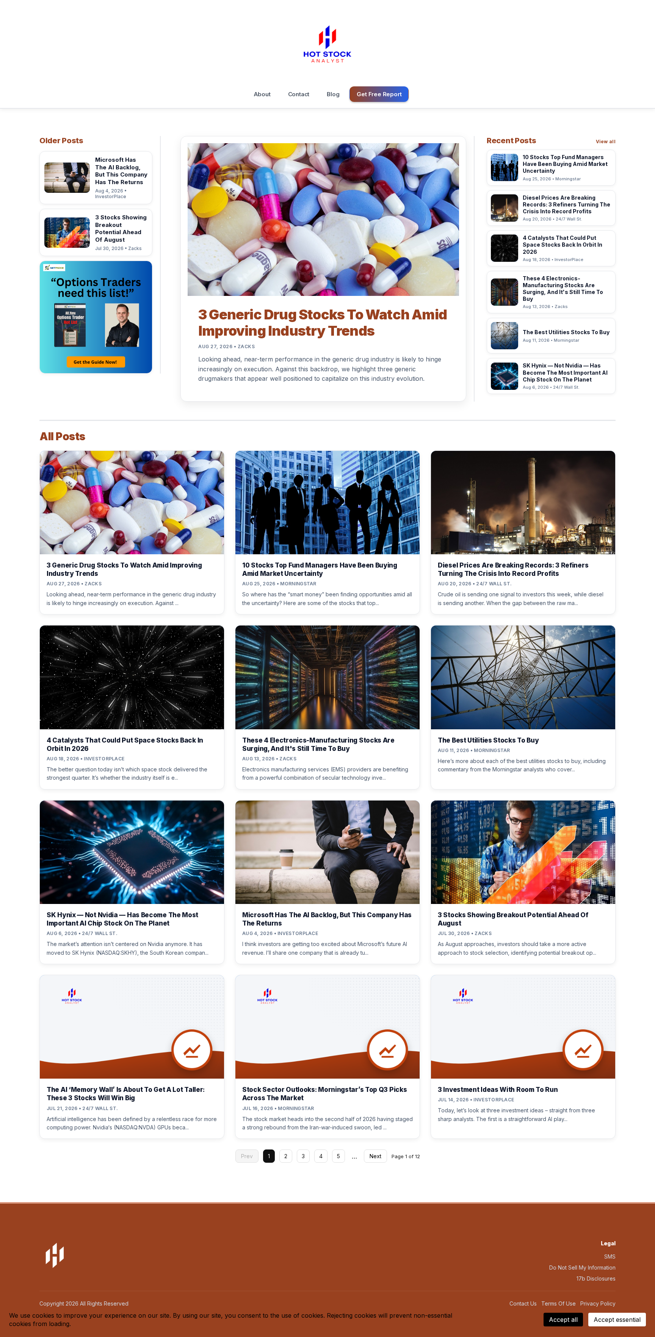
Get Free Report (379, 94)
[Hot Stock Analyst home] (327, 44)
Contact (299, 94)
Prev (247, 1156)
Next (375, 1156)
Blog (333, 94)
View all (606, 141)
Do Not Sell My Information (582, 1267)
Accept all (563, 1319)
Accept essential (617, 1319)
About (262, 94)
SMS (610, 1256)
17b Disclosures (596, 1278)
